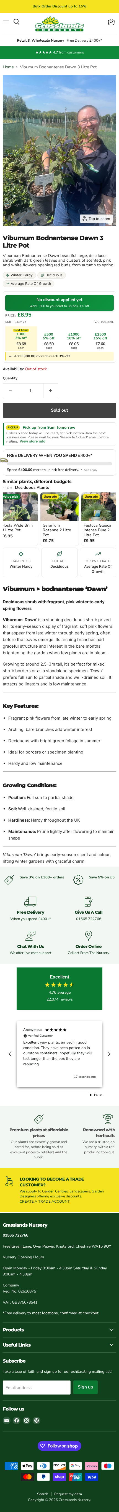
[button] (10, 1054)
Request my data (68, 1494)
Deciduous (54, 275)
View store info (32, 441)
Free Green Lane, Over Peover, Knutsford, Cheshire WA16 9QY (57, 1246)
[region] (59, 1054)
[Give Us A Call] (88, 909)
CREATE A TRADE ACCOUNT (45, 1201)
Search (42, 1494)
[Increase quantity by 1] (50, 390)
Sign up (85, 1387)
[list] (59, 519)
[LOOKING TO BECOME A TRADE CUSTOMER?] (59, 1190)
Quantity (10, 378)
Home (8, 67)
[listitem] (59, 519)
